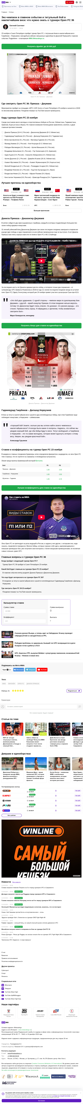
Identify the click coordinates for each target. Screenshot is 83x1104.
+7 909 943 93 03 (13, 1056)
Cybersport (5, 970)
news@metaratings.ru (15, 1053)
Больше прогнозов (41, 210)
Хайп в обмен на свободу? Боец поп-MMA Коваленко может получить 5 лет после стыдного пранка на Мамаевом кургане (35, 742)
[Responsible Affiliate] (9, 1083)
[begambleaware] (58, 1076)
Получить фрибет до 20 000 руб (41, 46)
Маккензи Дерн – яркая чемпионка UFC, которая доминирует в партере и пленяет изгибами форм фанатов (35, 776)
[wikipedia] (32, 1076)
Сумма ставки (9, 607)
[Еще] (80, 2)
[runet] (4, 1076)
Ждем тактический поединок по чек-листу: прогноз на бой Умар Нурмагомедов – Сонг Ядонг (47, 198)
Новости (6, 882)
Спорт (4, 973)
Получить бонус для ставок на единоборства (41, 326)
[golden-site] (19, 1076)
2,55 (60, 474)
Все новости (16, 882)
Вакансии (5, 955)
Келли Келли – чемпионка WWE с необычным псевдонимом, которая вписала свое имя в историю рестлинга (59, 776)
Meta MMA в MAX (27, 6)
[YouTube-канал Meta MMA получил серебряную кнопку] (10, 1076)
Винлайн (11, 683)
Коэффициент (9, 617)
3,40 (60, 469)
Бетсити (39, 461)
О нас (3, 952)
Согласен (41, 1100)
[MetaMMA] (7, 1022)
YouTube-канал (63, 6)
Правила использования (10, 958)
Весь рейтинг (12, 815)
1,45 (48, 479)
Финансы (5, 976)
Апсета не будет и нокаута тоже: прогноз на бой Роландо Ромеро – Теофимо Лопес (16, 198)
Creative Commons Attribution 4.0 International (47, 1063)
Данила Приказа (33, 683)
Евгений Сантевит (17, 25)
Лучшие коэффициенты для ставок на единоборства (42, 488)
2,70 (60, 479)
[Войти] (77, 2)
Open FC (21, 683)
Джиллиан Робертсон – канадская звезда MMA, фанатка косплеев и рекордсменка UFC (11, 775)
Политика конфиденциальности (12, 961)
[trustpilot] (45, 1076)
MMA (4, 683)
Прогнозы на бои (10, 6)
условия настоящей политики (61, 1096)
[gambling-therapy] (72, 1076)
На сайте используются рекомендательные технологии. (20, 1070)
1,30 (48, 469)
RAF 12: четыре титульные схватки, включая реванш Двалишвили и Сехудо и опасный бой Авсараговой (12, 742)
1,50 (48, 474)
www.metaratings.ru (24, 1030)
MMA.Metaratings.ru (36, 38)
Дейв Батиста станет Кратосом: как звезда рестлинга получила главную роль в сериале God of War (59, 742)
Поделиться (72, 691)
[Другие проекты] (6, 2)
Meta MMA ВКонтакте (45, 6)
